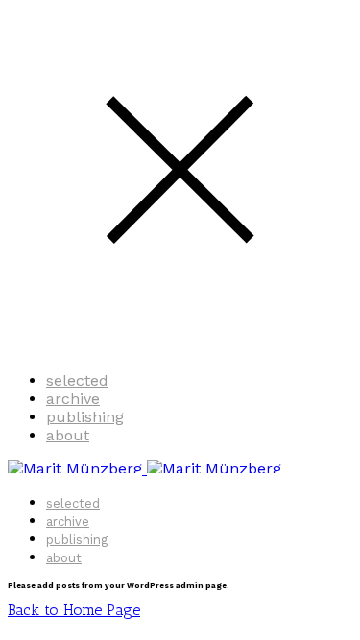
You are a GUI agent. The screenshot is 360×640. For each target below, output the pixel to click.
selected (77, 380)
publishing (85, 417)
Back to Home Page (74, 610)
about (67, 435)
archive (73, 399)
